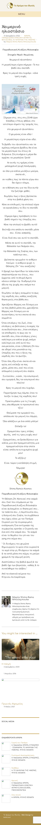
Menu (21, 14)
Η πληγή (6, 664)
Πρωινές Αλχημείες (12, 704)
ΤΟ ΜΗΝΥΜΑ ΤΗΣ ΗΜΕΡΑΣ (24, 40)
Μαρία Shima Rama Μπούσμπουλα (21, 42)
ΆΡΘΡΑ (27, 36)
